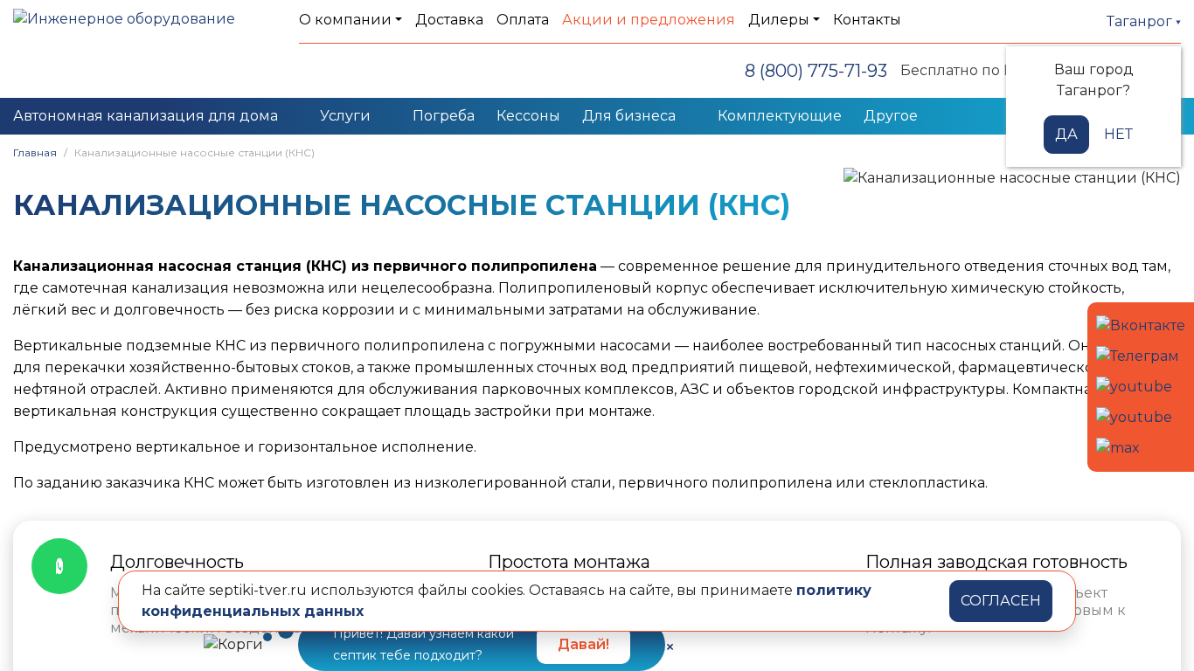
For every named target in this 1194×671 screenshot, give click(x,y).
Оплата (522, 19)
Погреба (444, 115)
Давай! (583, 644)
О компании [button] (345, 19)
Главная (35, 152)
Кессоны (528, 115)
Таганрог (1141, 21)
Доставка (449, 19)
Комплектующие (780, 115)
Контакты (867, 19)
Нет (1118, 134)
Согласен (1001, 600)
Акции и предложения (648, 19)
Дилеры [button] (778, 19)
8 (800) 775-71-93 (816, 70)
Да (1066, 134)
